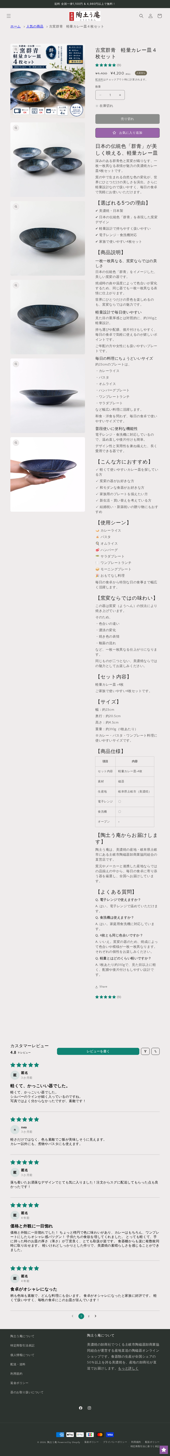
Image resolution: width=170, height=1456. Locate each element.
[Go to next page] (96, 1316)
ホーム (15, 26)
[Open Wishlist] (164, 1450)
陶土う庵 (52, 1442)
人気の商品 (35, 26)
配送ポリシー (152, 1442)
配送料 (99, 79)
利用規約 (16, 1373)
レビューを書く (98, 1051)
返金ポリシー (19, 1383)
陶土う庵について (22, 1336)
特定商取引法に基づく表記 (145, 1446)
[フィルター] (145, 1051)
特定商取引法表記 (22, 1345)
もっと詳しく (128, 1368)
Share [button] (103, 986)
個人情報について (22, 1355)
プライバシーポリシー (115, 1442)
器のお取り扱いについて (27, 1392)
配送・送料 (18, 1364)
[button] (8, 16)
